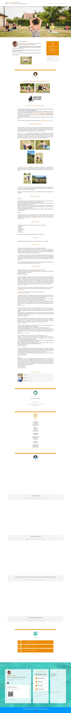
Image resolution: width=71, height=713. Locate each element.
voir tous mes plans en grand (55, 691)
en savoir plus (46, 709)
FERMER (35, 710)
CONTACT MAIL (53, 51)
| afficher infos (29, 377)
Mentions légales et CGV (11, 699)
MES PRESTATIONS (41, 689)
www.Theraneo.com (26, 708)
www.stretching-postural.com (46, 120)
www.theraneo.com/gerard (12, 687)
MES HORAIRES (40, 685)
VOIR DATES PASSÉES (35, 402)
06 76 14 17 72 (52, 47)
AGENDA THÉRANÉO (35, 405)
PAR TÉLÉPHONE (29, 642)
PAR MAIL (27, 646)
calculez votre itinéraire (41, 498)
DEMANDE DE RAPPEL (53, 49)
